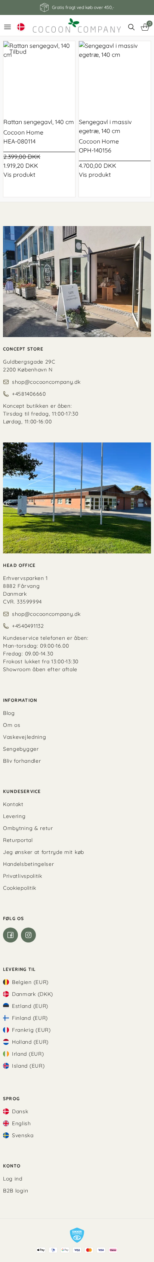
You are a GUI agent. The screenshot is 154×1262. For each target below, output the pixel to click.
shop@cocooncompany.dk (46, 382)
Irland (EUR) (28, 1053)
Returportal (18, 840)
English (21, 1123)
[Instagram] (28, 935)
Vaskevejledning (24, 737)
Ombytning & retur (28, 828)
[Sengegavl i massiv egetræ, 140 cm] (115, 77)
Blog (9, 713)
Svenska (23, 1135)
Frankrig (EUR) (31, 1030)
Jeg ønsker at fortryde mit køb (43, 852)
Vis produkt (19, 174)
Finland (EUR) (30, 1018)
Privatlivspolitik (22, 876)
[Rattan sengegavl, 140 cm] (39, 77)
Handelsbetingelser (28, 864)
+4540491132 (28, 626)
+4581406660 (29, 394)
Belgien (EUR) (30, 982)
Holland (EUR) (30, 1042)
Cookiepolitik (19, 888)
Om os (12, 725)
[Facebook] (10, 935)
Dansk (20, 1111)
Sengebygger (21, 749)
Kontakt (13, 804)
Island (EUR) (28, 1065)
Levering (14, 816)
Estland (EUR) (30, 1006)
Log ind (12, 1178)
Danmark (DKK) (32, 994)
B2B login (15, 1190)
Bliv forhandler (22, 760)
